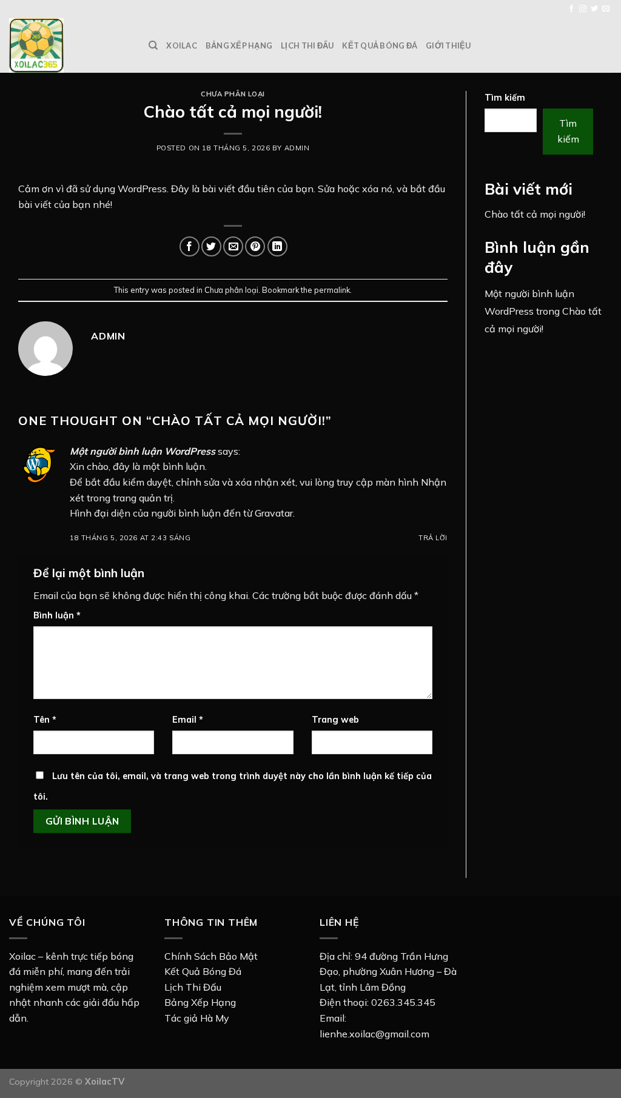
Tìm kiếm (505, 97)
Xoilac (181, 45)
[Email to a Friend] (233, 246)
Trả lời (433, 538)
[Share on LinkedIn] (277, 246)
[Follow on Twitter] (594, 9)
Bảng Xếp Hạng (200, 1002)
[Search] (153, 45)
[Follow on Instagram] (582, 9)
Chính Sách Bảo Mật (211, 956)
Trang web (335, 719)
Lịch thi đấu (307, 45)
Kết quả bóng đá (379, 45)
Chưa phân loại (233, 94)
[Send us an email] (605, 9)
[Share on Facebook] (190, 246)
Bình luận (57, 615)
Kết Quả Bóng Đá (202, 971)
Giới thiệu (448, 45)
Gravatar (274, 513)
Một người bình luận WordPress (142, 451)
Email (187, 719)
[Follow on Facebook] (571, 9)
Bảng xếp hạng (239, 45)
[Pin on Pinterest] (255, 246)
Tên (44, 719)
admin (297, 148)
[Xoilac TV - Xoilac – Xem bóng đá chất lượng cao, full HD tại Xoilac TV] (69, 45)
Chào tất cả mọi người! (535, 214)
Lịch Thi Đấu (192, 987)
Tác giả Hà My (196, 1018)
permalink (332, 290)
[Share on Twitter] (211, 246)
